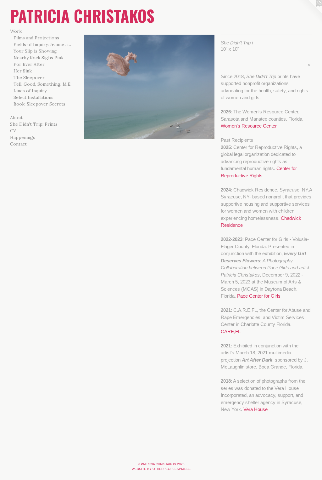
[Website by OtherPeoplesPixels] (309, 12)
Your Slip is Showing (35, 51)
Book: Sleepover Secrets (39, 104)
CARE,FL (231, 331)
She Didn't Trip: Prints (34, 124)
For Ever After (29, 64)
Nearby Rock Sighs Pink (39, 57)
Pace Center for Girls (258, 296)
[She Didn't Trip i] (149, 87)
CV (13, 131)
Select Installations (33, 97)
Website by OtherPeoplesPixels (161, 469)
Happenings (22, 137)
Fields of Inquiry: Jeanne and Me (43, 44)
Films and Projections (36, 38)
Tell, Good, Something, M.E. (42, 84)
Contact (18, 144)
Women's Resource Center (249, 126)
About (16, 117)
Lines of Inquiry (30, 91)
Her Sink (23, 71)
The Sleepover (29, 77)
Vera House (255, 409)
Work (16, 31)
